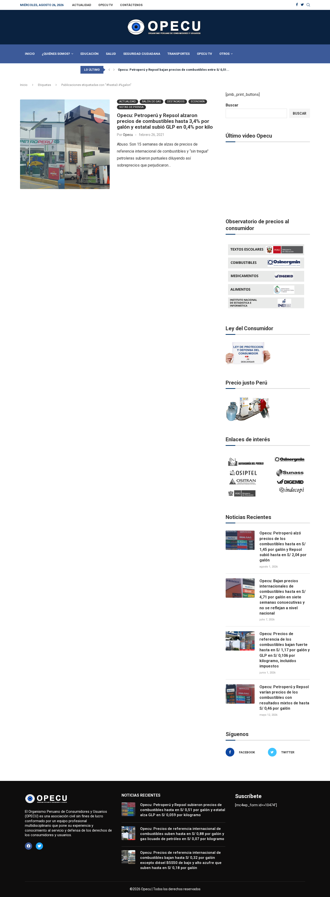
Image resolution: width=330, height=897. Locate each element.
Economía (198, 101)
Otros (224, 54)
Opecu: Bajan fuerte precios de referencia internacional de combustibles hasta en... (182, 69)
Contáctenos (131, 5)
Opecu (128, 135)
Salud (111, 54)
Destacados (176, 101)
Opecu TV (105, 5)
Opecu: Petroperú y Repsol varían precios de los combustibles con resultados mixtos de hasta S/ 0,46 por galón (284, 698)
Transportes (178, 54)
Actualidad (81, 5)
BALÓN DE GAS (151, 101)
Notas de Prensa (131, 107)
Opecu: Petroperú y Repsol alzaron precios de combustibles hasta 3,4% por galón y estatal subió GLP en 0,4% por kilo (165, 121)
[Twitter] (302, 5)
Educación (89, 54)
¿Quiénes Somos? (56, 54)
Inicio (30, 54)
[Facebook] (297, 5)
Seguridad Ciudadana (141, 54)
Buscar (232, 105)
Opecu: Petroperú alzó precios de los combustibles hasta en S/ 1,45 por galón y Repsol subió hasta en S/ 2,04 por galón (283, 546)
